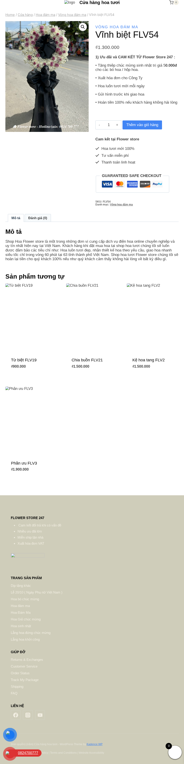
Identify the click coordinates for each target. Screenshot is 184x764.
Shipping (17, 686)
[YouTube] (40, 715)
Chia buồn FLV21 (87, 360)
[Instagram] (28, 715)
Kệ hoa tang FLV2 (148, 360)
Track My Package (25, 680)
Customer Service (24, 666)
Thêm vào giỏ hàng (142, 125)
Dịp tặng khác (21, 585)
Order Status (20, 673)
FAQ (14, 693)
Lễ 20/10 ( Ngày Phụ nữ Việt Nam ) (36, 592)
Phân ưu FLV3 (24, 463)
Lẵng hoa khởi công (25, 639)
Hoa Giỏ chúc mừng (26, 619)
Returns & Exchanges (27, 659)
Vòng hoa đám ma (116, 27)
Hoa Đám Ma (21, 612)
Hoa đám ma (20, 606)
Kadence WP (95, 744)
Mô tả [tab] (15, 218)
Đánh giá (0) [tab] (37, 218)
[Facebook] (16, 715)
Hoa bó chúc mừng (25, 599)
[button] (83, 27)
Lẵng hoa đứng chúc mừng (30, 633)
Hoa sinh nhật (21, 626)
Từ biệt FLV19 (24, 360)
